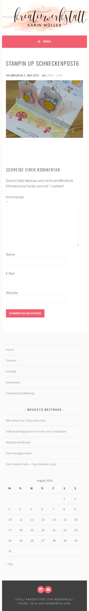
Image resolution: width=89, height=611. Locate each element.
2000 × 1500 (55, 75)
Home (10, 349)
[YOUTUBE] (48, 589)
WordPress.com (58, 603)
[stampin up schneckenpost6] (44, 136)
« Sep (9, 564)
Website (12, 292)
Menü (47, 41)
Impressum (13, 382)
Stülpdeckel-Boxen (18, 442)
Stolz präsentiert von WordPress (43, 599)
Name (10, 254)
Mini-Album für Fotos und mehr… (27, 420)
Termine (11, 360)
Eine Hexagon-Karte (18, 453)
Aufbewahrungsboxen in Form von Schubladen (36, 431)
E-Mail (10, 273)
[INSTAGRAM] (40, 589)
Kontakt (11, 371)
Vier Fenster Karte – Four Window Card (31, 464)
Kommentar (13, 200)
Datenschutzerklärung (20, 393)
